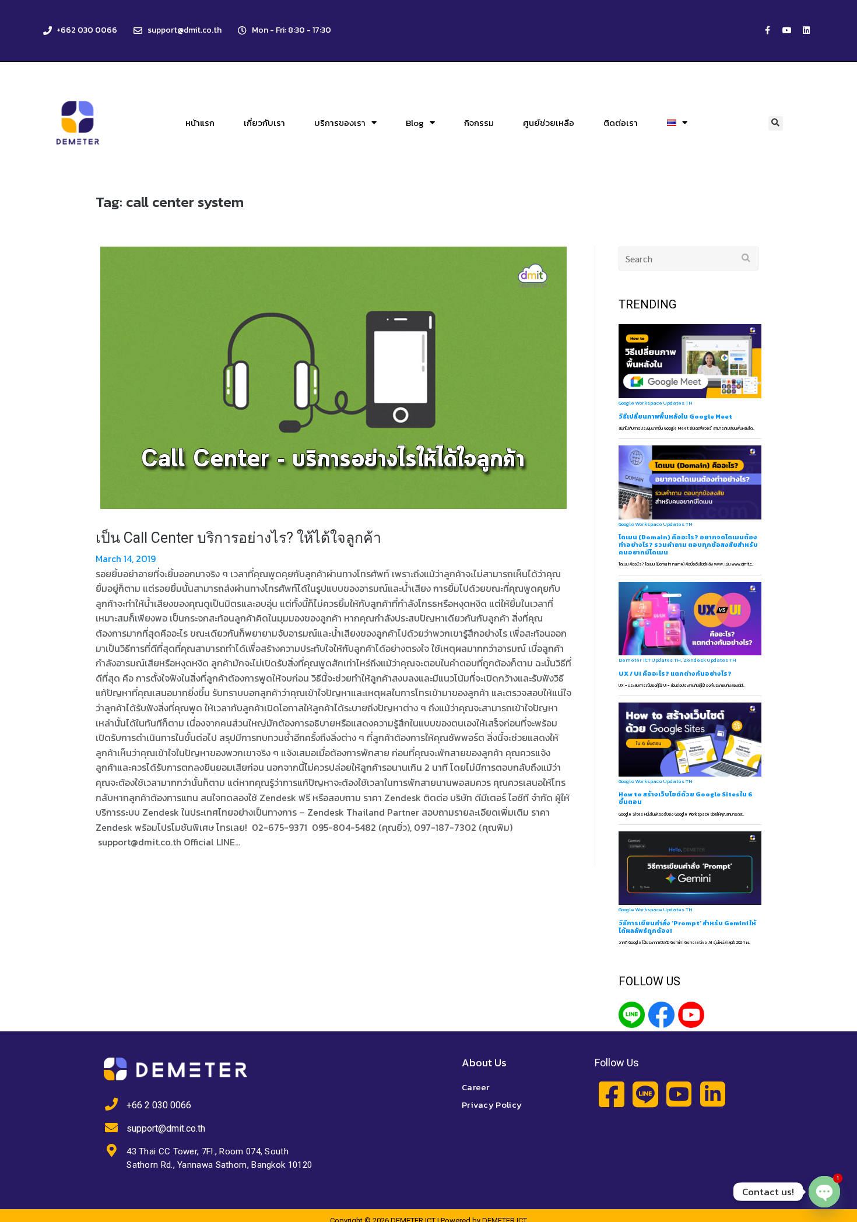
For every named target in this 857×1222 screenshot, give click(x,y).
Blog (415, 122)
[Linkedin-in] (712, 1094)
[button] (775, 123)
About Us (484, 1062)
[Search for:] (689, 259)
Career (476, 1087)
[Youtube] (787, 30)
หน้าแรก (200, 122)
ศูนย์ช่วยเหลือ (548, 122)
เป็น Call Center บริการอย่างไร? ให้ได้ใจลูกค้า (238, 537)
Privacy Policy (492, 1104)
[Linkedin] (806, 30)
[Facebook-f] (768, 30)
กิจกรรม (479, 122)
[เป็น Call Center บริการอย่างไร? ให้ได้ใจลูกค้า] (333, 378)
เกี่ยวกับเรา (264, 122)
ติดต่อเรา (620, 122)
